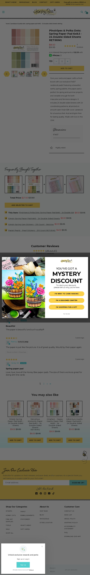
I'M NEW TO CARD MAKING (67, 294)
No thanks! (66, 313)
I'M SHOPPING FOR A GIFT (66, 307)
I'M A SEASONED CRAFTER (66, 300)
